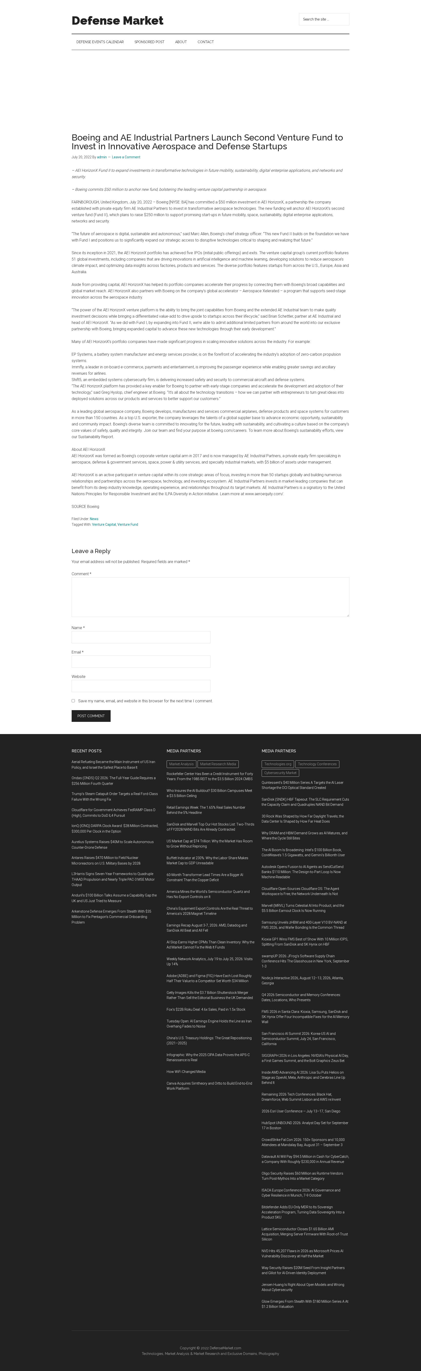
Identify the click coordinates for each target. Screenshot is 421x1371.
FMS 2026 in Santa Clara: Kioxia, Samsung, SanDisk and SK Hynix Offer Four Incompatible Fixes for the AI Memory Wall (305, 1017)
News (94, 519)
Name (78, 627)
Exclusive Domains (242, 1354)
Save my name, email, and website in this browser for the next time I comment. (145, 701)
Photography (269, 1354)
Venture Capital (104, 524)
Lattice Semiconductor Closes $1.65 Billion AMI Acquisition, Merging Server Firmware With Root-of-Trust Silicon (305, 1234)
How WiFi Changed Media (186, 1072)
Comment (81, 574)
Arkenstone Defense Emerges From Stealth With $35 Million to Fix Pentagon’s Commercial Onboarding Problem (111, 917)
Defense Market (117, 20)
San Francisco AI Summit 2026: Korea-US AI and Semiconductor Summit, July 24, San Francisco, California (299, 1039)
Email (78, 652)
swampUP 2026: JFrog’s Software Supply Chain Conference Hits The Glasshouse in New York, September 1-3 (305, 961)
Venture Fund (127, 524)
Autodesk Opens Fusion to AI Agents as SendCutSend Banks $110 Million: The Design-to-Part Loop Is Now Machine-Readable (303, 872)
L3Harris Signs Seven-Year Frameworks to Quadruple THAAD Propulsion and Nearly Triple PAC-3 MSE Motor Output (113, 879)
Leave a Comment (126, 157)
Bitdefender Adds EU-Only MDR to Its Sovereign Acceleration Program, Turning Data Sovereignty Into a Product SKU (303, 1212)
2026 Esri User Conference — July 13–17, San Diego (301, 1111)
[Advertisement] (210, 86)
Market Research (207, 1354)
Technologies (152, 1354)
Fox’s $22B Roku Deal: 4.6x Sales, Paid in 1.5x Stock (206, 1009)
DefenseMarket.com (225, 1348)
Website (79, 676)
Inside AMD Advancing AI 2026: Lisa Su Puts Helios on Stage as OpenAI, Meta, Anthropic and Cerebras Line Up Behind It (303, 1077)
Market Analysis (177, 1354)
